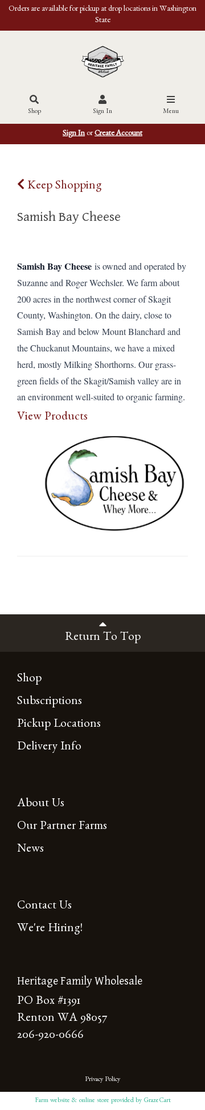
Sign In (102, 111)
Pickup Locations (59, 725)
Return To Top (103, 638)
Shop (34, 111)
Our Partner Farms (62, 827)
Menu (171, 111)
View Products (52, 418)
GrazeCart (157, 1101)
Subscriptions (49, 703)
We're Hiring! (50, 930)
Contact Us (44, 907)
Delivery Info (49, 748)
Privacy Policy (102, 1080)
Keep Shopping (62, 187)
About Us (40, 805)
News (30, 850)
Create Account (118, 134)
